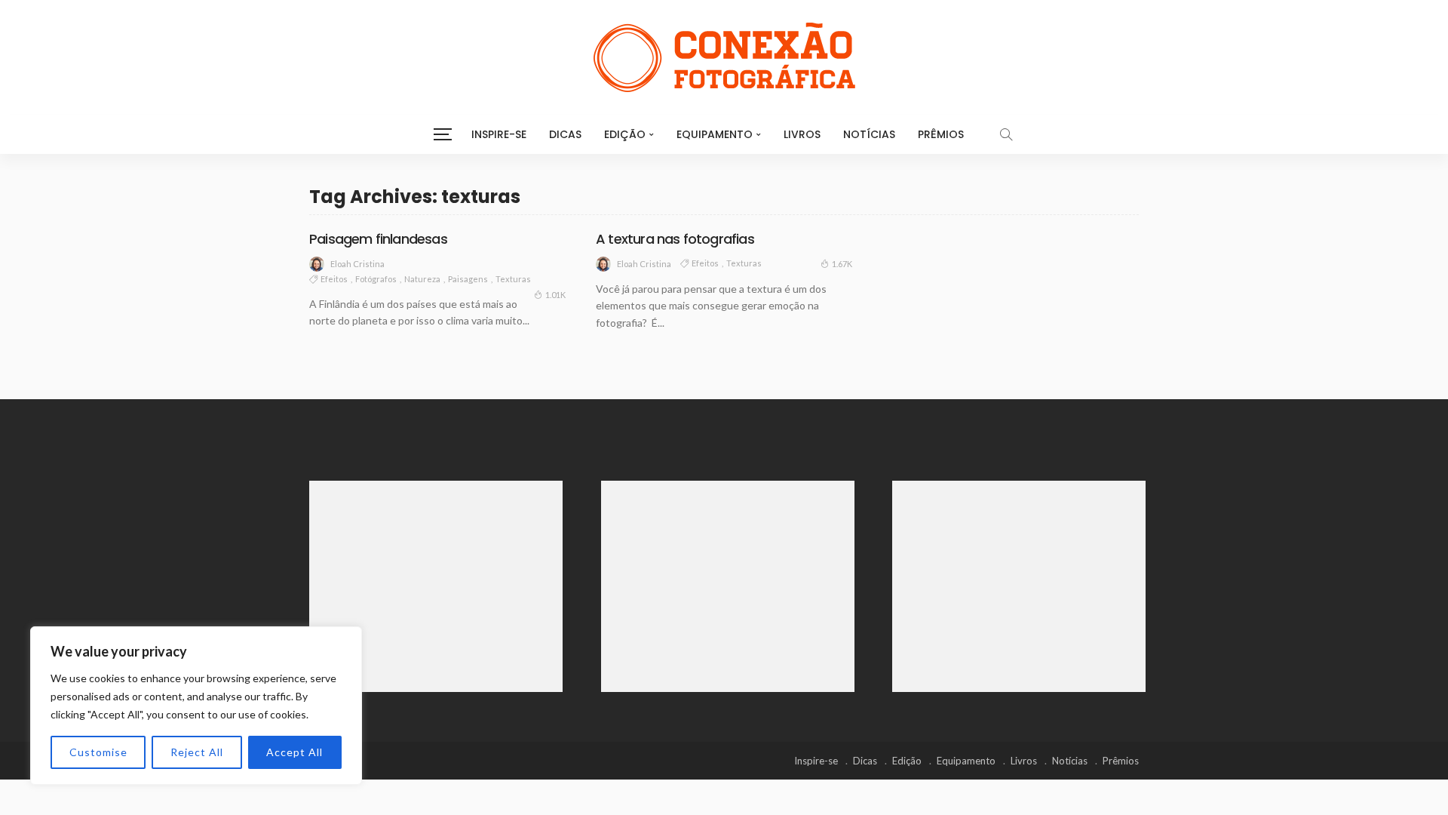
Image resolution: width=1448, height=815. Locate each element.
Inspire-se (498, 134)
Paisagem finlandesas (378, 238)
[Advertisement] (436, 586)
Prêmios (941, 134)
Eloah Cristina (357, 264)
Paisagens (468, 279)
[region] (196, 705)
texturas (513, 279)
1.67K (842, 264)
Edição (625, 134)
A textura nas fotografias (675, 238)
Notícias (869, 134)
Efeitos (334, 279)
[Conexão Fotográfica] (724, 57)
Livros (802, 134)
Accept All (294, 752)
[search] (1006, 134)
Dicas (565, 134)
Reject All (196, 752)
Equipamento (714, 134)
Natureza (422, 279)
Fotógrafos (376, 279)
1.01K (555, 295)
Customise (98, 752)
